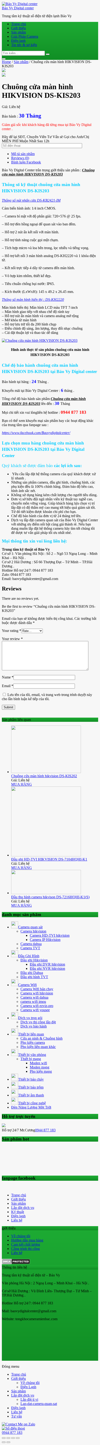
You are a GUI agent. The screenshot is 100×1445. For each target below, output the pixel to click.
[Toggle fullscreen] (13, 1438)
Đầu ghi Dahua (31, 973)
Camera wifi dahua (34, 997)
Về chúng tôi (20, 1236)
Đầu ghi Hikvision (34, 960)
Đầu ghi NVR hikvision (47, 968)
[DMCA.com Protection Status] (16, 1263)
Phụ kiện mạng (41, 1071)
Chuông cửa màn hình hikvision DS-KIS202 (44, 776)
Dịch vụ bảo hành (33, 1026)
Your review (12, 639)
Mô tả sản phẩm (23, 154)
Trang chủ (18, 24)
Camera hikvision (33, 931)
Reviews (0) (20, 158)
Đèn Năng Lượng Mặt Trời (31, 1107)
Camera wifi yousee (35, 1010)
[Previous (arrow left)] (4, 1442)
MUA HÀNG (21, 784)
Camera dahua (31, 944)
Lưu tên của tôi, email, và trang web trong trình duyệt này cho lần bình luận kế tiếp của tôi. (47, 697)
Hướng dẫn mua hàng (27, 1240)
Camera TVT (30, 948)
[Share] (8, 1438)
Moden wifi (38, 1063)
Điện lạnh (18, 41)
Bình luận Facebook (26, 162)
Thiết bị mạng (30, 1059)
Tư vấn (16, 1416)
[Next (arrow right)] (8, 1442)
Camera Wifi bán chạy (36, 989)
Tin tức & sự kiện (24, 45)
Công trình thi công (25, 1249)
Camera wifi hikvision (36, 993)
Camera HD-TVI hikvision (50, 935)
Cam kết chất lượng (25, 1244)
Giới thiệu (18, 28)
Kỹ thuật (17, 1212)
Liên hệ (16, 1220)
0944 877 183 (45, 1130)
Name (7, 677)
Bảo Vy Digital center (18, 8)
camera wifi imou (33, 1002)
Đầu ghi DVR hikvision (47, 964)
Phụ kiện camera (32, 1043)
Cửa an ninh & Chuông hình (41, 1038)
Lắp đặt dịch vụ (22, 1208)
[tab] (54, 154)
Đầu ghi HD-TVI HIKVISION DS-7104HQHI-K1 (49, 859)
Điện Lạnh (28, 1387)
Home (6, 62)
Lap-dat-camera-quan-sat (38, 1404)
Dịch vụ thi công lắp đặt (38, 1022)
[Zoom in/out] (18, 1438)
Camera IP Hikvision (45, 940)
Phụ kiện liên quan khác (38, 1047)
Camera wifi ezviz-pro (36, 1006)
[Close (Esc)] (4, 1438)
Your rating (11, 631)
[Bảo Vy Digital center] (19, 4)
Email (7, 686)
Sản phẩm (18, 32)
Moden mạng (39, 1067)
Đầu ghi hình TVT (34, 977)
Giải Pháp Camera (24, 36)
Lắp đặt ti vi (29, 1399)
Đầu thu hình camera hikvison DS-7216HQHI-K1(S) (50, 897)
